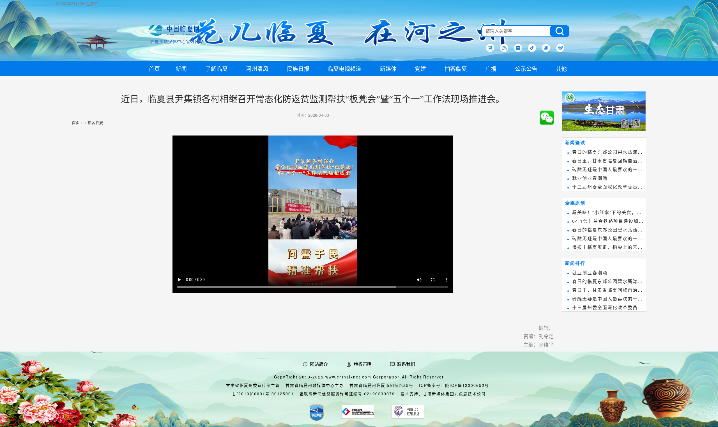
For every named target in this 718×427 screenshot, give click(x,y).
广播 (490, 69)
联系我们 (406, 364)
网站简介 (319, 364)
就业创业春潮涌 (589, 178)
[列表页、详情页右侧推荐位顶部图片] (604, 112)
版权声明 (363, 364)
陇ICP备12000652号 (467, 385)
